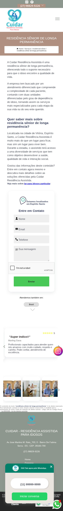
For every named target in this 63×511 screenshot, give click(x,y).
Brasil (31, 304)
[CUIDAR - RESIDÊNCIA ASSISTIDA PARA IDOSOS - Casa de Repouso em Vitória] (14, 19)
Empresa (29, 463)
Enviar (31, 281)
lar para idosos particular (37, 183)
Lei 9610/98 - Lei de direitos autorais (14, 411)
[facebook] (31, 2)
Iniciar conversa (29, 496)
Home (28, 459)
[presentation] (4, 346)
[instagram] (26, 2)
